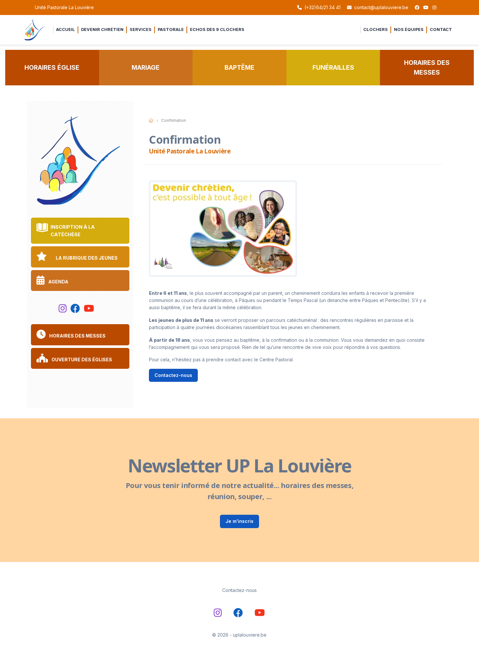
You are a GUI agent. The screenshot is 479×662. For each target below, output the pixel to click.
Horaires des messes (427, 68)
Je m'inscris (239, 521)
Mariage (146, 67)
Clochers (375, 29)
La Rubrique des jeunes (86, 258)
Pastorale (171, 29)
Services (141, 29)
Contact (441, 29)
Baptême (239, 67)
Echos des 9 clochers (217, 29)
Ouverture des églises (81, 359)
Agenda (57, 281)
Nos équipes (409, 29)
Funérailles (333, 67)
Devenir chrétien (102, 29)
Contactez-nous (173, 375)
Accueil (65, 29)
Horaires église (52, 67)
